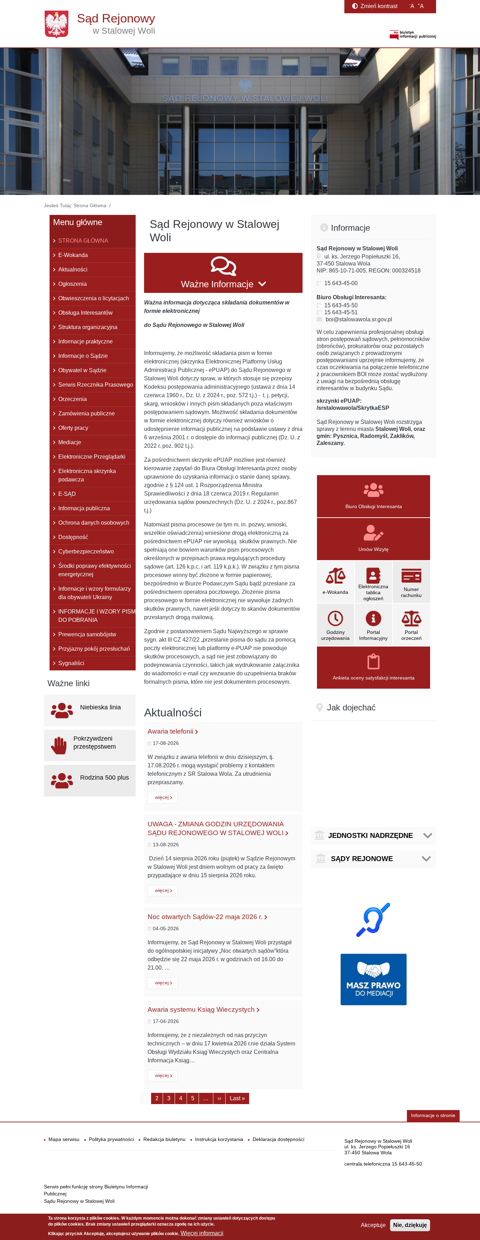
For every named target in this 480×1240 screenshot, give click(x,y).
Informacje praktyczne (85, 342)
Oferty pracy (73, 428)
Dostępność (73, 537)
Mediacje (69, 442)
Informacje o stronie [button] (433, 1115)
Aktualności (72, 270)
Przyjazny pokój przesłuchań (94, 649)
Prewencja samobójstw (87, 634)
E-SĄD (67, 494)
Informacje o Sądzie (83, 356)
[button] (223, 273)
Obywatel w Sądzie (82, 370)
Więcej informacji (202, 1233)
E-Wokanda (73, 255)
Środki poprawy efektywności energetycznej (94, 570)
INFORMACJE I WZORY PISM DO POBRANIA (97, 616)
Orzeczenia (72, 399)
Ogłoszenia (72, 284)
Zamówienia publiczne (86, 413)
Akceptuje (373, 1225)
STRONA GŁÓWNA (83, 241)
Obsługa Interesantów (85, 313)
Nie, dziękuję (410, 1225)
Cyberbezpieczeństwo (86, 552)
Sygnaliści (71, 663)
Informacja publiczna (84, 508)
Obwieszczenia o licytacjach (93, 298)
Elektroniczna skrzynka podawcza (87, 475)
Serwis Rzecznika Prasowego (95, 385)
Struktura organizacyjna (87, 327)
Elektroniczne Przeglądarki (91, 457)
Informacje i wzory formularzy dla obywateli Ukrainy (94, 593)
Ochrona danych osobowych (93, 523)
